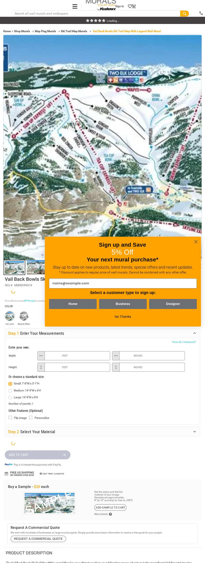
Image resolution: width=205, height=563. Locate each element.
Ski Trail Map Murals (74, 31)
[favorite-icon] (130, 6)
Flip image (20, 272)
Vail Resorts (22, 447)
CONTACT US (19, 544)
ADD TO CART (18, 310)
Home (72, 304)
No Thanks (123, 316)
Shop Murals (22, 31)
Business (123, 304)
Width (12, 210)
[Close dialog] (195, 241)
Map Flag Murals (45, 31)
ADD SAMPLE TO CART (110, 362)
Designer (173, 304)
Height (13, 222)
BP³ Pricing (29, 155)
